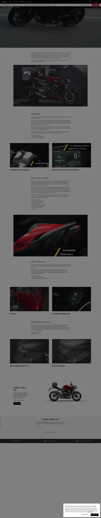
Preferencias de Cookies (85, 514)
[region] (81, 510)
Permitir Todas (94, 514)
